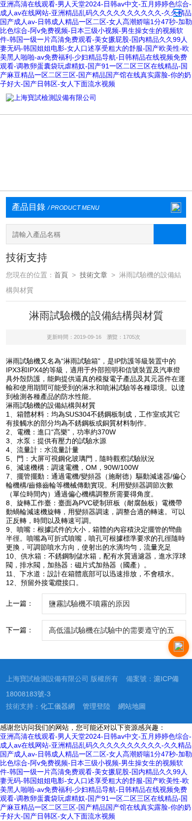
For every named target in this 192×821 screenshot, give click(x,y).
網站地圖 (132, 706)
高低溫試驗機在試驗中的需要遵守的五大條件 (111, 633)
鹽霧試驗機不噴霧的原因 (89, 604)
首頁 (61, 275)
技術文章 (93, 275)
